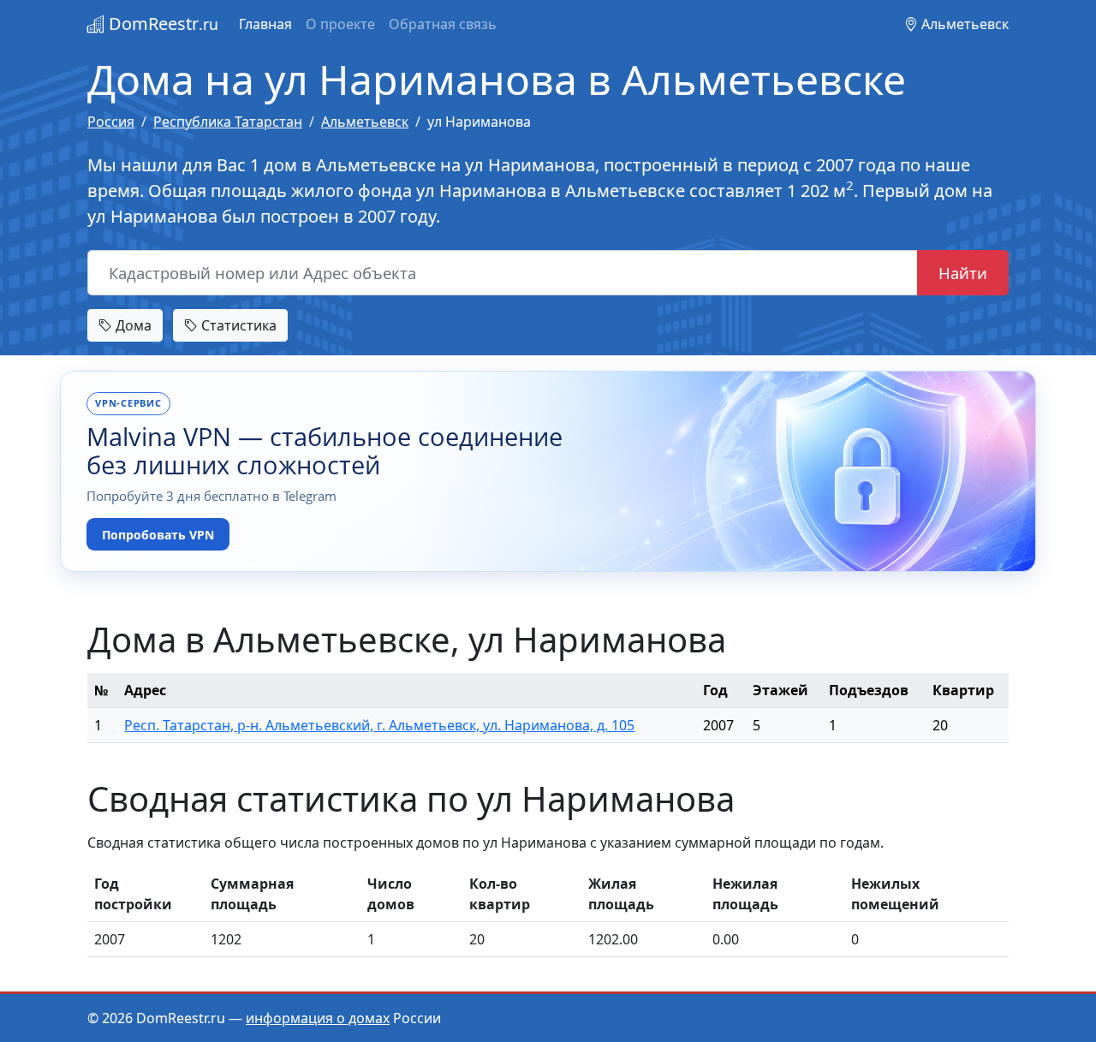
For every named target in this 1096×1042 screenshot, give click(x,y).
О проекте (340, 24)
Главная (265, 24)
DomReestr (161, 23)
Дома (132, 325)
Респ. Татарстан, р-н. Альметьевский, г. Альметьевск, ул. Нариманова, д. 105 (379, 725)
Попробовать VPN (158, 535)
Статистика (237, 325)
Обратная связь (443, 24)
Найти (962, 272)
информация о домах (318, 1018)
